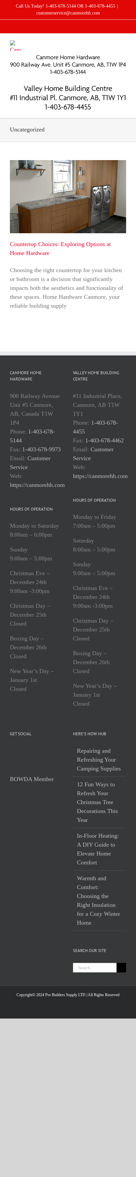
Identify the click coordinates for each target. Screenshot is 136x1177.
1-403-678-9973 (41, 449)
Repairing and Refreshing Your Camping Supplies (99, 759)
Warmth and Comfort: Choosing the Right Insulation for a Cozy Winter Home (98, 900)
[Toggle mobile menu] (123, 43)
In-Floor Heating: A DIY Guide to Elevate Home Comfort (98, 849)
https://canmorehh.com (37, 485)
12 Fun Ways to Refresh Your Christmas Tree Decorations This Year (97, 802)
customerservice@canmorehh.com (68, 13)
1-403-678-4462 (104, 440)
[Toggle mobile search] (111, 43)
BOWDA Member (32, 779)
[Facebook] (12, 751)
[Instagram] (21, 751)
